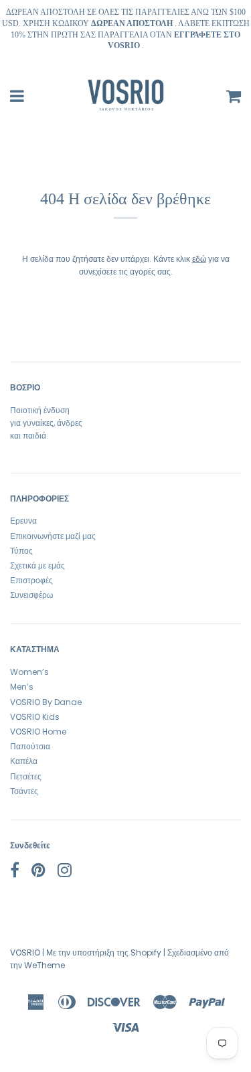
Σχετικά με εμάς (37, 565)
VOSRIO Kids (35, 716)
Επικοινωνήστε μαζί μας (53, 536)
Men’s (21, 686)
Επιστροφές (31, 580)
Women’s (29, 672)
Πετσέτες (25, 776)
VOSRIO (25, 952)
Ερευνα (23, 520)
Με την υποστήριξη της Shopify (103, 952)
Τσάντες (24, 791)
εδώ (199, 258)
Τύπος (21, 550)
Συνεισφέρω (31, 595)
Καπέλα (23, 761)
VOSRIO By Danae (46, 702)
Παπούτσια (30, 746)
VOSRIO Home (38, 731)
